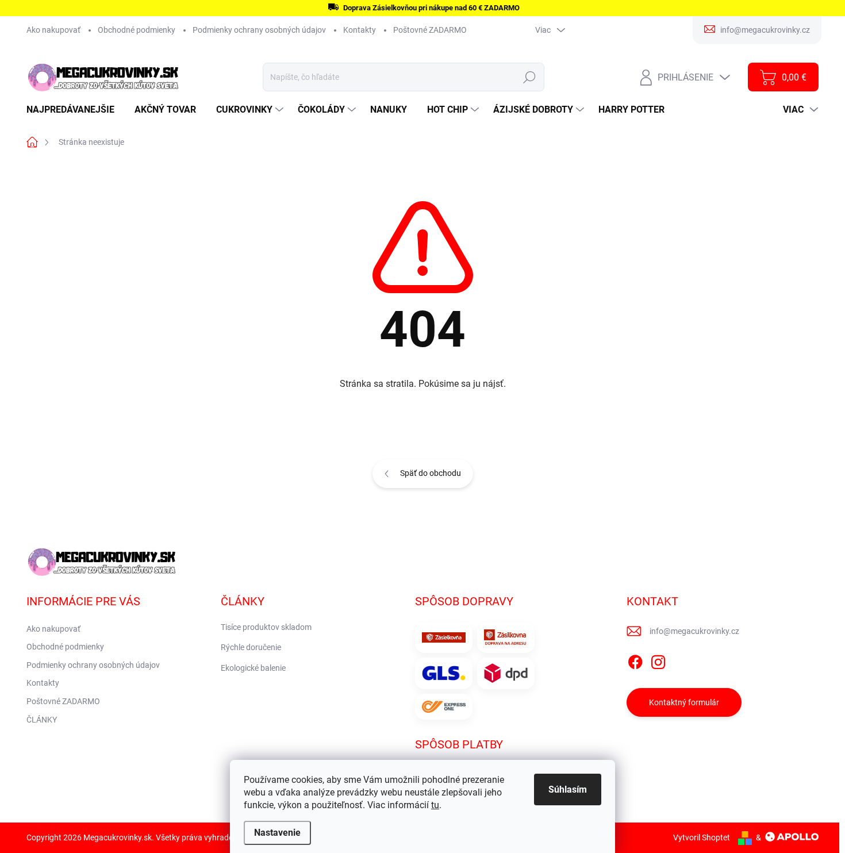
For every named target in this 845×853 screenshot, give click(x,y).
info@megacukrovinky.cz (694, 631)
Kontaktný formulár (684, 702)
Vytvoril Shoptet (701, 837)
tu (435, 805)
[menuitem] (74, 110)
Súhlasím (567, 789)
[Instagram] (658, 659)
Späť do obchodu (430, 473)
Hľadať (529, 77)
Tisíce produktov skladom (266, 627)
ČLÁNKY (41, 719)
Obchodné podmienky (136, 29)
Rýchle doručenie (251, 647)
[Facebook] (635, 659)
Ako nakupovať (53, 29)
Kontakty (359, 29)
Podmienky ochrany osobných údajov (259, 29)
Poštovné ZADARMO (430, 29)
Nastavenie (277, 832)
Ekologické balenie (253, 668)
